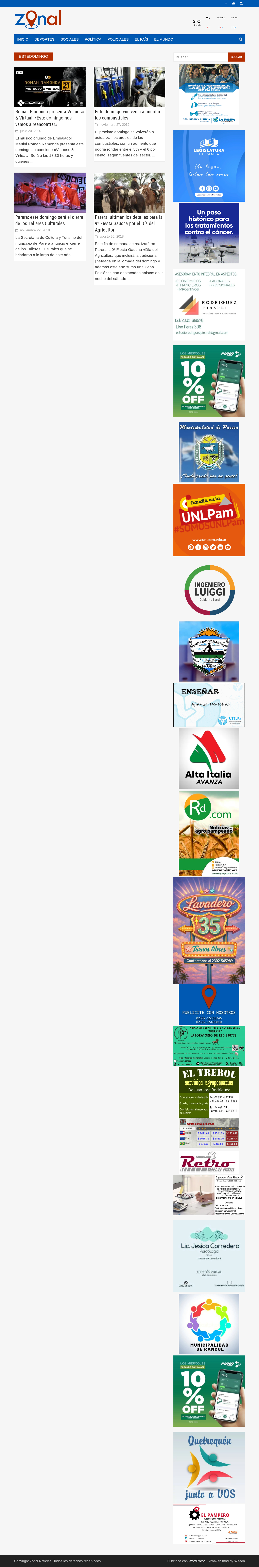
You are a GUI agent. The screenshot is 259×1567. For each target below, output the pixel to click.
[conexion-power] (209, 1226)
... (31, 161)
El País (141, 39)
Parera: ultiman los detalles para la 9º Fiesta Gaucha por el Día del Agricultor (128, 223)
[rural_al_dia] (209, 897)
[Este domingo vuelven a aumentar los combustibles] (129, 87)
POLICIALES (118, 39)
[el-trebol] (209, 1156)
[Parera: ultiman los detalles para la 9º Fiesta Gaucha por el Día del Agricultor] (129, 192)
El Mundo (163, 39)
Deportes (44, 39)
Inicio (22, 39)
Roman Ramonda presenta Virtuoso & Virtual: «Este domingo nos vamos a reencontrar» (49, 118)
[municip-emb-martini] (209, 715)
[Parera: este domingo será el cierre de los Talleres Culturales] (50, 192)
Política (93, 39)
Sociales (70, 39)
